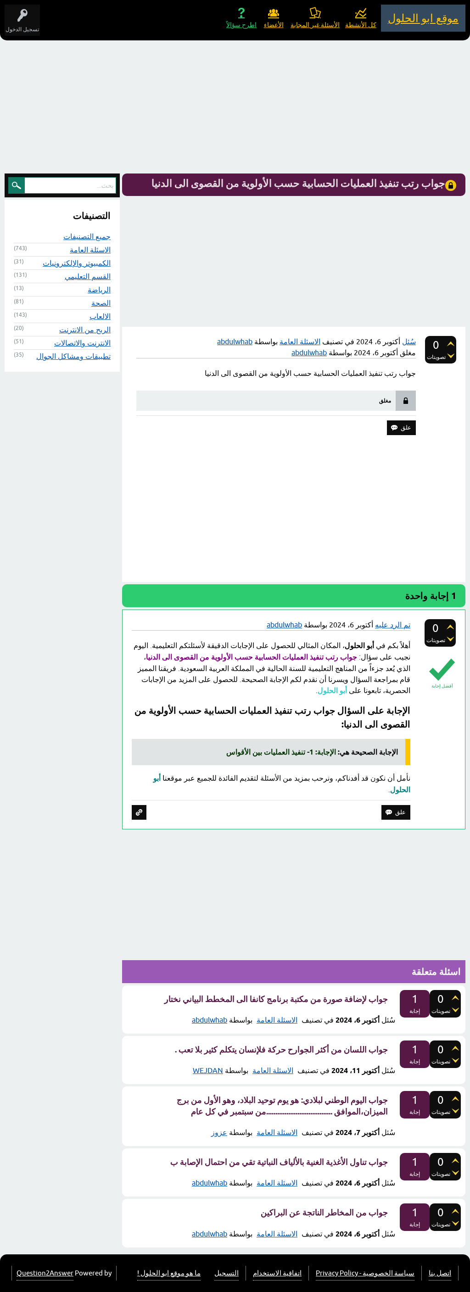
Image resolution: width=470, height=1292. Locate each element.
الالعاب (100, 316)
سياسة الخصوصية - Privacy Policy (365, 1273)
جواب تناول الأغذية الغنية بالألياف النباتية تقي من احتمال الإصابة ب (279, 1162)
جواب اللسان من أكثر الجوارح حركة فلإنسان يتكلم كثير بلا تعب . (281, 1049)
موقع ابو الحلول (423, 18)
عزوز (219, 1132)
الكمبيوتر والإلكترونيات (77, 263)
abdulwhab (209, 1020)
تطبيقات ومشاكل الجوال (73, 356)
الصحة (101, 303)
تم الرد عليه (392, 625)
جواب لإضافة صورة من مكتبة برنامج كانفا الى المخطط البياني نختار (276, 999)
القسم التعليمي (88, 276)
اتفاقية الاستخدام (277, 1273)
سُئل (409, 341)
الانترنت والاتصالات (82, 343)
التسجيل (226, 1273)
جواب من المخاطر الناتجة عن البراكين (324, 1212)
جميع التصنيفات (87, 236)
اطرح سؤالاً (241, 24)
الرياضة (99, 289)
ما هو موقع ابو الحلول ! (169, 1273)
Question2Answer (45, 1273)
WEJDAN (208, 1070)
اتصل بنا (440, 1273)
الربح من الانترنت (85, 329)
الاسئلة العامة (300, 341)
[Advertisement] (235, 109)
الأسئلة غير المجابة (315, 24)
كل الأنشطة (360, 24)
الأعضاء (274, 24)
